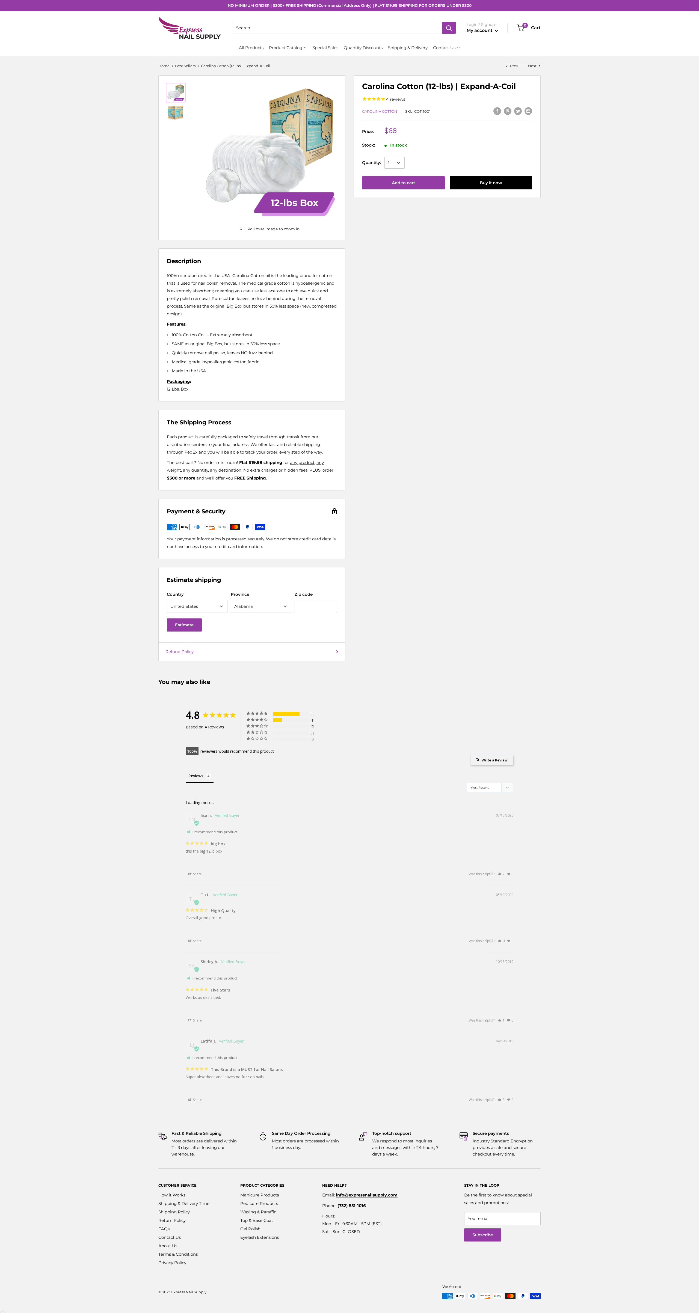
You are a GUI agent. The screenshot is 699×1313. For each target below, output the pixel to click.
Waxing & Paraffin (258, 1211)
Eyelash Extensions (259, 1237)
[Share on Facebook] (497, 111)
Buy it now (491, 183)
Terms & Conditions (178, 1254)
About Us (167, 1245)
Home (164, 66)
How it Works (171, 1195)
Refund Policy (179, 651)
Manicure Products (259, 1195)
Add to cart (403, 183)
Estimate (184, 624)
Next (532, 66)
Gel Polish (250, 1228)
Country (175, 594)
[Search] (449, 28)
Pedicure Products (259, 1203)
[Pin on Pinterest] (507, 111)
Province (240, 594)
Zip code (304, 594)
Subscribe (482, 1234)
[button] (501, 874)
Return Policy (172, 1220)
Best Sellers (185, 66)
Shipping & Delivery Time (183, 1203)
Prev (514, 66)
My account (480, 30)
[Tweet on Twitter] (518, 111)
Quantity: (371, 162)
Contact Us (169, 1237)
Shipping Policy (174, 1211)
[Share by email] (528, 111)
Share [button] (197, 874)
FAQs (164, 1228)
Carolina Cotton (379, 111)
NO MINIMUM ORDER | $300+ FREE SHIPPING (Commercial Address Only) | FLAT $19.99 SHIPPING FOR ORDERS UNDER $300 (350, 5)
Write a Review (495, 760)
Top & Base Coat (256, 1220)
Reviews (195, 775)
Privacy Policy (172, 1262)
